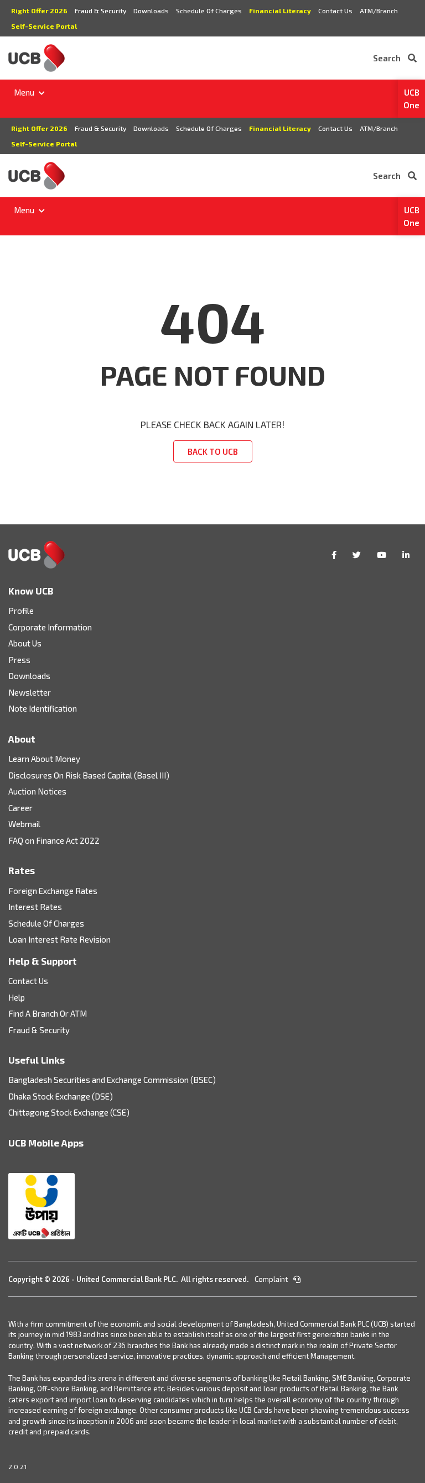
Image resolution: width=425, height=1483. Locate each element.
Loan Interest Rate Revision (59, 939)
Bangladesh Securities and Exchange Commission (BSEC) (112, 1080)
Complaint (272, 1279)
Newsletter (29, 692)
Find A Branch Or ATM (47, 1013)
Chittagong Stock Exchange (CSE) (68, 1112)
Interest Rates (35, 907)
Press (19, 660)
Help (16, 997)
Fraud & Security (100, 10)
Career (20, 808)
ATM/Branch (379, 10)
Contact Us (335, 10)
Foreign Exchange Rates (52, 891)
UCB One (411, 98)
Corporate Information (50, 627)
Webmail (24, 824)
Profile (21, 611)
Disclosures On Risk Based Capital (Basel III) (88, 775)
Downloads (151, 10)
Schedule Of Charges (209, 10)
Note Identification (42, 708)
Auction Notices (37, 791)
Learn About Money (44, 759)
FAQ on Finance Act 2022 (54, 840)
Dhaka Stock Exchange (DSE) (60, 1096)
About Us (25, 643)
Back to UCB (213, 451)
